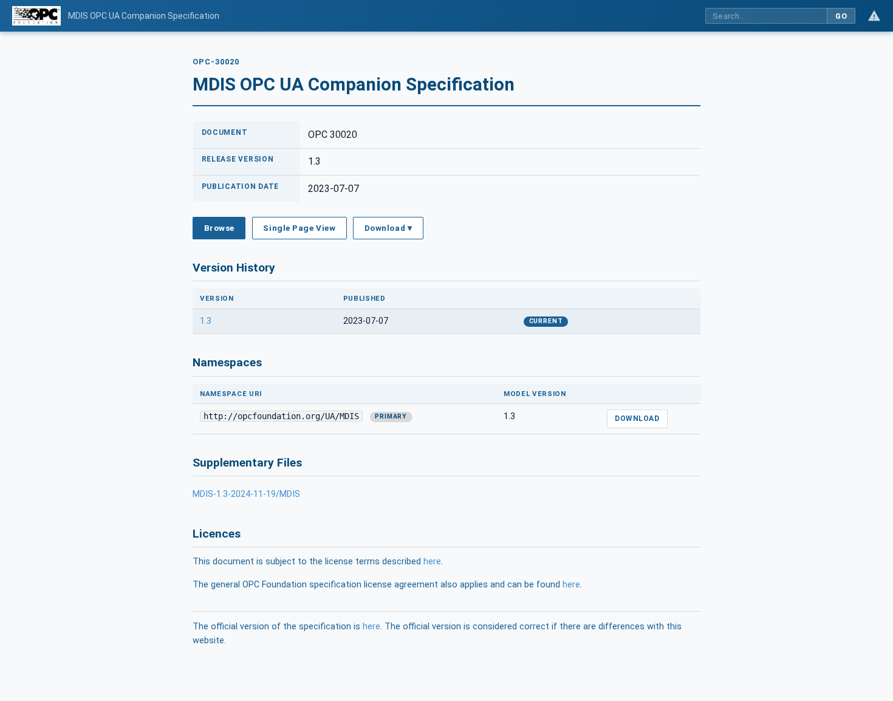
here (432, 561)
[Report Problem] (874, 15)
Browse (219, 228)
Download (637, 418)
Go (841, 16)
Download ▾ (388, 228)
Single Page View (299, 228)
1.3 (205, 321)
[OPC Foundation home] (36, 16)
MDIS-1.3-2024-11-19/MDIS (246, 494)
